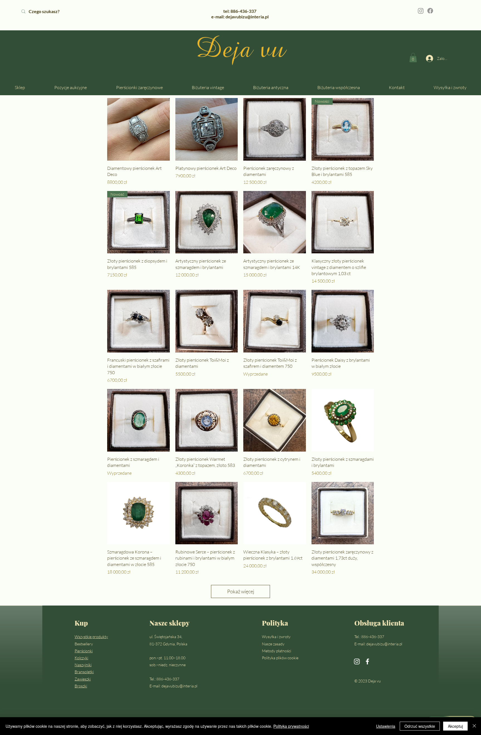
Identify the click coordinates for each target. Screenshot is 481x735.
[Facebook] (430, 10)
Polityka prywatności (291, 726)
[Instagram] (420, 10)
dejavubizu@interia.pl (179, 685)
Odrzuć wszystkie (419, 726)
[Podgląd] (138, 129)
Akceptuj (455, 726)
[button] (413, 57)
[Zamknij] (474, 726)
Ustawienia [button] (385, 726)
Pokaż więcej (240, 591)
